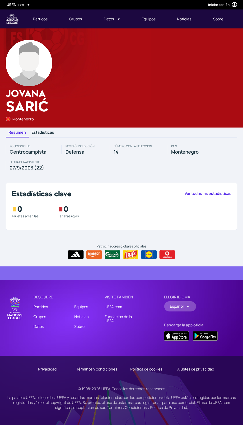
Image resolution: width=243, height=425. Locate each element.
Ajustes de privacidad (195, 369)
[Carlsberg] (112, 254)
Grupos (39, 316)
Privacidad (47, 369)
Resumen (17, 132)
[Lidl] (149, 254)
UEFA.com (113, 306)
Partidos (40, 306)
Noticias (81, 316)
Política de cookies (146, 369)
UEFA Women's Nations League (12, 19)
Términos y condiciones (96, 369)
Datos (38, 326)
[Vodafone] (167, 254)
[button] (112, 18)
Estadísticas (43, 132)
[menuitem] (45, 18)
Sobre (79, 326)
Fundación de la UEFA (118, 319)
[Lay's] (130, 254)
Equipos (81, 306)
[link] (40, 18)
